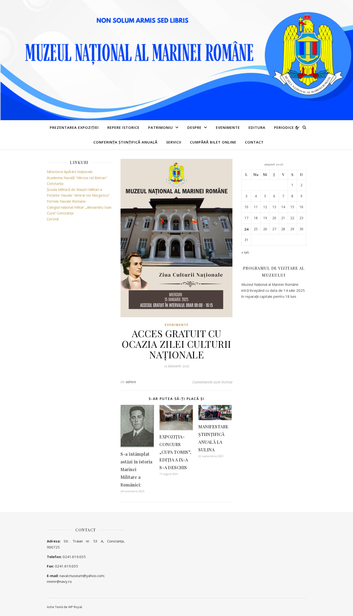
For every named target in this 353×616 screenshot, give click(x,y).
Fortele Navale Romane (66, 201)
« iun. (245, 252)
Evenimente (228, 127)
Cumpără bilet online (213, 142)
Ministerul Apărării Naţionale (70, 171)
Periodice (284, 127)
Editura (257, 127)
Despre (194, 127)
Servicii (173, 142)
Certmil (53, 219)
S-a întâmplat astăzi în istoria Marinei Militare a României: (136, 469)
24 (246, 229)
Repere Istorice (123, 127)
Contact (254, 142)
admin (131, 382)
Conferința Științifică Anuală (125, 142)
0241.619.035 (74, 556)
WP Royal (75, 607)
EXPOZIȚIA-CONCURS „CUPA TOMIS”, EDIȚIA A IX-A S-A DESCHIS (175, 452)
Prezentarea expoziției (74, 127)
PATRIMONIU (160, 127)
